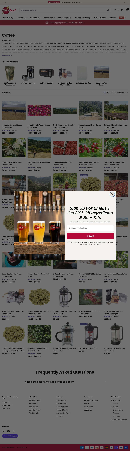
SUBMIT (90, 236)
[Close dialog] (112, 194)
